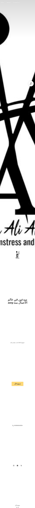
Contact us (16, 2)
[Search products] (30, 83)
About (8, 2)
